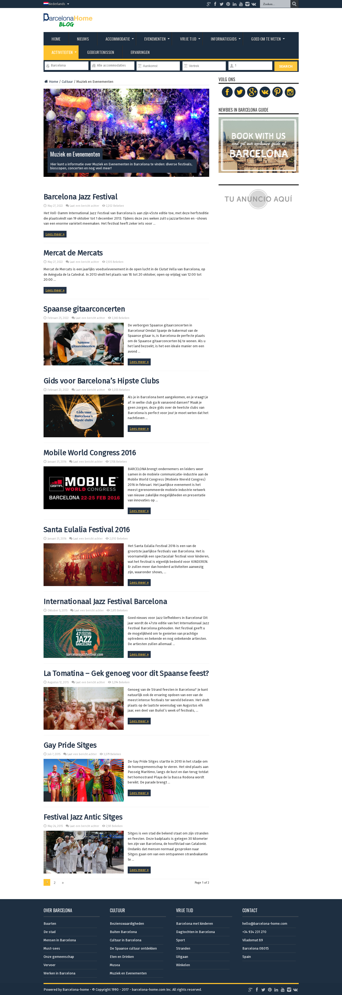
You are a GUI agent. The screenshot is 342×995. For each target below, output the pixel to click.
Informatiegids (224, 39)
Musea (115, 965)
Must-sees (52, 948)
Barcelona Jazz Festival (81, 196)
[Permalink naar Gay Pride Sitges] (84, 800)
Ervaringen (140, 52)
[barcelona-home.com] (68, 22)
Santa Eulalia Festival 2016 (87, 529)
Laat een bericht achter (84, 206)
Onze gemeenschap (59, 957)
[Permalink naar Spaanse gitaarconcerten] (84, 364)
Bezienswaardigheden (127, 924)
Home (56, 39)
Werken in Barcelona (59, 973)
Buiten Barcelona (123, 932)
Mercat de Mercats (73, 252)
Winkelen (183, 965)
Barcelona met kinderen (194, 924)
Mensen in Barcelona (60, 940)
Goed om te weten (266, 39)
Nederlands (56, 4)
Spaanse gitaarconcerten (84, 309)
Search (286, 66)
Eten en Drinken (122, 957)
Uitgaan (182, 957)
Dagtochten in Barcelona (195, 932)
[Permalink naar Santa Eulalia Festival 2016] (84, 585)
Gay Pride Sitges (70, 745)
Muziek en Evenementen (128, 973)
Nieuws (83, 39)
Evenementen (155, 39)
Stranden (183, 948)
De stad (50, 932)
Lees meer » (55, 234)
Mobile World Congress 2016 (90, 452)
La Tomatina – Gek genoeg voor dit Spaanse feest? (126, 673)
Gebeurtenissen (100, 52)
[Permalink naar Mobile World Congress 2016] (84, 508)
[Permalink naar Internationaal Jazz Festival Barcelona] (84, 657)
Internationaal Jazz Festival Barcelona (105, 601)
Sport (180, 940)
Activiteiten (62, 52)
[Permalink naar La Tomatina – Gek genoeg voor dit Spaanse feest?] (84, 729)
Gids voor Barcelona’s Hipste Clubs (101, 380)
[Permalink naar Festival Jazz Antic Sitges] (84, 872)
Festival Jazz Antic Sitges (83, 817)
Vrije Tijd (188, 39)
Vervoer (50, 965)
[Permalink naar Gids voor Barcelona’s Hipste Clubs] (84, 436)
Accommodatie (118, 39)
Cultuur (67, 82)
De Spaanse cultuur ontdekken (133, 948)
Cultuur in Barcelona (125, 940)
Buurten (50, 924)
